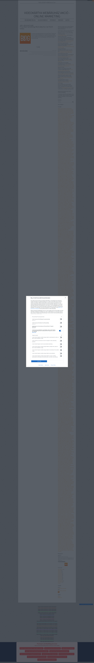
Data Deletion (41, 365)
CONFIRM (39, 361)
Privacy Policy (53, 365)
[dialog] (47, 331)
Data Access (47, 365)
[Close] (66, 298)
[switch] (60, 319)
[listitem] (47, 316)
